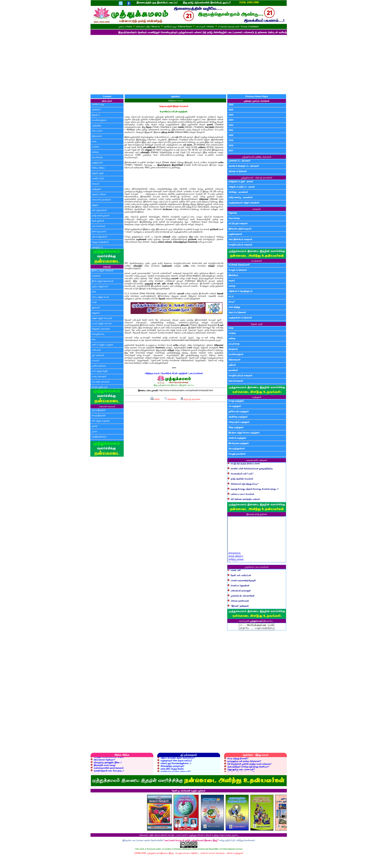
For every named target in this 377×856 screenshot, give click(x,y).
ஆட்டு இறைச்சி (98, 410)
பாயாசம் (95, 360)
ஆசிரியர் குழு (98, 104)
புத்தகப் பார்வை (99, 194)
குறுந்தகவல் (97, 162)
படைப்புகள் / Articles (205, 26)
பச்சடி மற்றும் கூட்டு (100, 297)
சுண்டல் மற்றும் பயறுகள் (102, 344)
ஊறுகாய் (96, 313)
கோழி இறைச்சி (99, 415)
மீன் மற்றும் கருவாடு (101, 421)
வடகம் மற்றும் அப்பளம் (102, 323)
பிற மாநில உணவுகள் (101, 382)
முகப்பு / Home (125, 26)
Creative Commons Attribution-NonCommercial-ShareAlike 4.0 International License (202, 849)
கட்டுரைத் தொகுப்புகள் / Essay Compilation (238, 26)
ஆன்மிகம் (96, 109)
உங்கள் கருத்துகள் (235, 853)
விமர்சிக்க (172, 399)
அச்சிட (157, 399)
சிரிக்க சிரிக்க (98, 168)
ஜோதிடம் (96, 115)
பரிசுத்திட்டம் (97, 247)
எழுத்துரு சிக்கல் (196, 835)
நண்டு (94, 426)
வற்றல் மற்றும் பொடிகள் (102, 318)
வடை (94, 339)
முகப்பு (235, 835)
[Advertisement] (188, 64)
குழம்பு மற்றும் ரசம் (100, 286)
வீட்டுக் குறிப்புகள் (100, 387)
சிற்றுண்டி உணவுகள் (101, 329)
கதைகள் (257, 209)
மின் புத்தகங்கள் (99, 210)
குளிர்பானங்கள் (99, 366)
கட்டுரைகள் (256, 261)
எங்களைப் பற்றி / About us (148, 26)
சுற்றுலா (95, 205)
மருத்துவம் (96, 189)
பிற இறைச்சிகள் (99, 436)
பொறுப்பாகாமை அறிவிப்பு (187, 853)
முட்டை (95, 431)
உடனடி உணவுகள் (99, 376)
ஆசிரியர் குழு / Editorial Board (178, 26)
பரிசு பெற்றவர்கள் (99, 236)
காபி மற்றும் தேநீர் (100, 371)
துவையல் (96, 307)
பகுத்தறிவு (96, 125)
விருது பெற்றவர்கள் (100, 242)
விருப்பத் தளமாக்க (191, 399)
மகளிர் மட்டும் (98, 178)
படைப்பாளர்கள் (98, 226)
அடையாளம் (97, 131)
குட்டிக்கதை (97, 157)
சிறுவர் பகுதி (97, 173)
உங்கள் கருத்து (212, 835)
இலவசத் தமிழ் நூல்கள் (256, 514)
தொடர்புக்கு (225, 835)
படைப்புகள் (182, 835)
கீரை (94, 291)
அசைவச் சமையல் (107, 406)
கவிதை (95, 152)
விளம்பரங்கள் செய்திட (165, 835)
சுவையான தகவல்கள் (101, 199)
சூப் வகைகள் (98, 355)
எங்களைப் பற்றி (146, 835)
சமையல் (95, 184)
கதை (94, 141)
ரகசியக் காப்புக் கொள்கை (212, 853)
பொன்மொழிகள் (99, 120)
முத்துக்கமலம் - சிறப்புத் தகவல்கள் (256, 177)
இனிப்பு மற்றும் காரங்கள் (102, 270)
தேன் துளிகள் (98, 221)
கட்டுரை (95, 146)
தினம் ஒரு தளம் (99, 231)
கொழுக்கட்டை (98, 334)
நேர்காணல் (97, 136)
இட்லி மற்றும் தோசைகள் (102, 281)
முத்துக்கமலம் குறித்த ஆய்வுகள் (256, 157)
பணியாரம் (96, 350)
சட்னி (94, 302)
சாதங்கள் (96, 276)
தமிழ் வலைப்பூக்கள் (100, 215)
